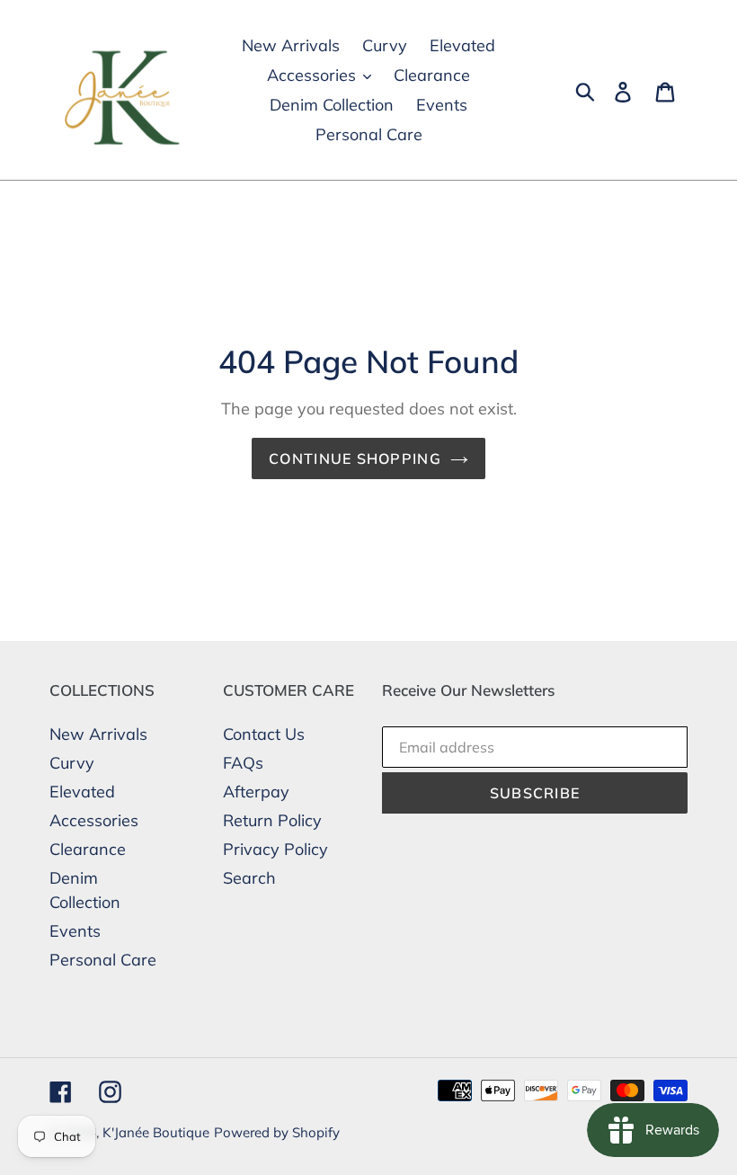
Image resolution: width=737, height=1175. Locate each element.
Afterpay (256, 791)
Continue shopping (355, 458)
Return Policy (272, 820)
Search (249, 878)
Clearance (87, 849)
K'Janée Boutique (155, 1132)
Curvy (71, 762)
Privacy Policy (275, 849)
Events (75, 931)
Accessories (93, 820)
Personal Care (102, 959)
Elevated (82, 791)
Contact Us (264, 734)
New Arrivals (98, 734)
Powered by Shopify (277, 1132)
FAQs (243, 762)
